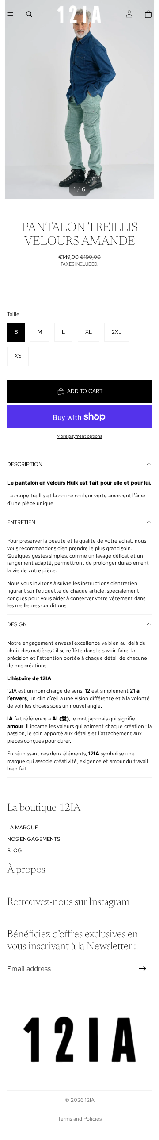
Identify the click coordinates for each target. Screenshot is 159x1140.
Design (17, 624)
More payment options (79, 436)
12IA (90, 1100)
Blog (14, 851)
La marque (22, 827)
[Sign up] (142, 968)
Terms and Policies (80, 1118)
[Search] (29, 14)
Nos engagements (33, 839)
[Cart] (148, 14)
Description (24, 464)
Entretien (21, 522)
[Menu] (10, 14)
